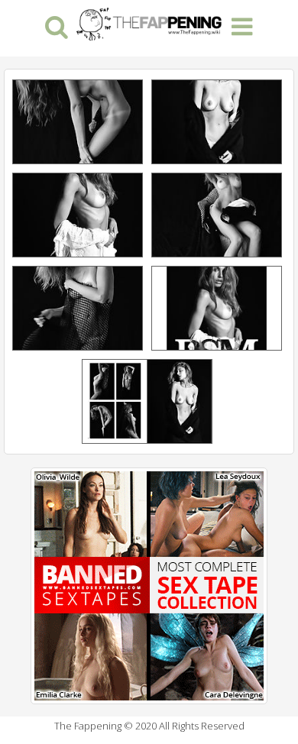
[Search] (56, 25)
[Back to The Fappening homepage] (149, 22)
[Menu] (242, 25)
